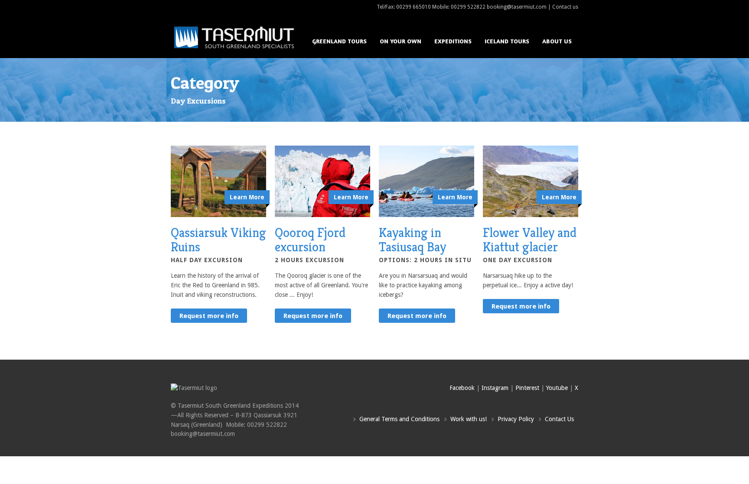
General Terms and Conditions (399, 419)
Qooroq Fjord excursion (310, 239)
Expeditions (453, 41)
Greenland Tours (339, 41)
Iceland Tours (507, 41)
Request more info (208, 316)
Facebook (462, 387)
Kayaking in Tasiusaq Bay (412, 239)
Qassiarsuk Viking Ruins (218, 239)
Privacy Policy (516, 419)
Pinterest (527, 387)
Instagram (495, 387)
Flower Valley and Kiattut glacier (529, 239)
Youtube (557, 387)
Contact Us (559, 419)
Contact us (565, 7)
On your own (400, 41)
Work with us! (468, 419)
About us (557, 41)
